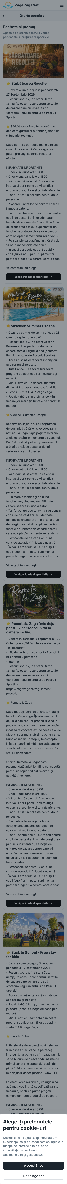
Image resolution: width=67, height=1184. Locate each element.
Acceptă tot (33, 1165)
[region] (33, 1149)
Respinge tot (33, 1176)
